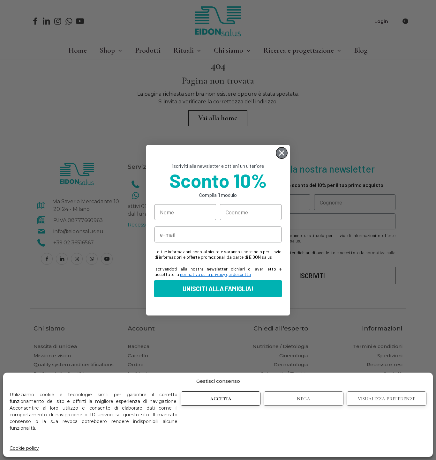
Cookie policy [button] (24, 448)
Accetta (220, 399)
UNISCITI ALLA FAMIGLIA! (218, 289)
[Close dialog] (281, 153)
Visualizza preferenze (386, 399)
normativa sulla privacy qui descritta (215, 274)
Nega (303, 399)
